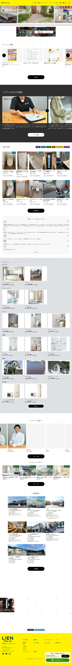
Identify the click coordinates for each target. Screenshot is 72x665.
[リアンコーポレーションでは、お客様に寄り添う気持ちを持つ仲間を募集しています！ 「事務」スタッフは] (50, 619)
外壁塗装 (24, 646)
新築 (24, 644)
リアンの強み (25, 639)
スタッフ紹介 (36, 642)
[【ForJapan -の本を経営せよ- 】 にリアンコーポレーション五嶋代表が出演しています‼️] (7, 605)
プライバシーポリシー (26, 651)
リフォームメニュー (48, 639)
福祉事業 (24, 649)
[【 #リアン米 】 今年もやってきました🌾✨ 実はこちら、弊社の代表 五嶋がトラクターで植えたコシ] (21, 605)
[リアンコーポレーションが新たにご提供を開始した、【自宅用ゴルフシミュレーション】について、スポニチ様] (65, 619)
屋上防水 (24, 647)
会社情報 (24, 642)
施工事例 (35, 639)
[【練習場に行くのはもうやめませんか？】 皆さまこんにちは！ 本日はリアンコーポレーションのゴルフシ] (65, 605)
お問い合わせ (57, 642)
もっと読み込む (36, 252)
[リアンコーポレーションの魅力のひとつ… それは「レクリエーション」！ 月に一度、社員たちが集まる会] (21, 619)
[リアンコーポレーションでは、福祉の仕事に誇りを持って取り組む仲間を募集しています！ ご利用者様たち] (50, 605)
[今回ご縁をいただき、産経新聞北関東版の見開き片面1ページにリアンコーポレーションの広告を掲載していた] (7, 619)
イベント (57, 639)
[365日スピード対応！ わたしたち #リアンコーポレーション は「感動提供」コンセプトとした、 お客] (36, 605)
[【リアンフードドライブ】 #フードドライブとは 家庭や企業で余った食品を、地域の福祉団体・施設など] (36, 619)
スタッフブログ (47, 642)
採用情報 (34, 651)
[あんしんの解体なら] (36, 582)
